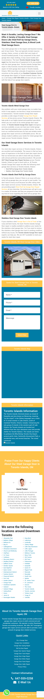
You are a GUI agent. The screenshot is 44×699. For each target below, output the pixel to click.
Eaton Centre (7, 570)
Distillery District (8, 561)
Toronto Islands (29, 589)
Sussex (27, 585)
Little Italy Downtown (31, 547)
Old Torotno (28, 557)
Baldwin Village (8, 540)
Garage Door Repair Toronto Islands (18, 18)
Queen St (27, 568)
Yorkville (27, 597)
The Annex (28, 587)
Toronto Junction (30, 591)
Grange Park (7, 583)
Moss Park (28, 555)
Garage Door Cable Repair (22, 664)
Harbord (6, 587)
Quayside (27, 566)
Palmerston (28, 561)
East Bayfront (8, 568)
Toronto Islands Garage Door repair (27, 694)
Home (3, 18)
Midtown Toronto (30, 553)
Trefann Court (29, 593)
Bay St (5, 545)
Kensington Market (9, 597)
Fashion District (8, 574)
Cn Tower (6, 555)
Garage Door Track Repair (22, 654)
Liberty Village (29, 545)
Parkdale (27, 564)
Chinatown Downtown (10, 549)
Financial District (9, 576)
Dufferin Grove (8, 564)
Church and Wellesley (10, 551)
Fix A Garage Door (22, 640)
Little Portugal (29, 551)
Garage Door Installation (22, 643)
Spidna (27, 578)
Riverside (27, 572)
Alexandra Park (8, 538)
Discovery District (9, 559)
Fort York (6, 578)
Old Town (27, 559)
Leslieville (28, 542)
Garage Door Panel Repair (22, 662)
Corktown (6, 557)
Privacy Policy (22, 667)
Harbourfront (7, 591)
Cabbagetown (8, 547)
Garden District (8, 580)
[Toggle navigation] (39, 13)
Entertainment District (10, 572)
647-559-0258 (33, 3)
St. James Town (30, 580)
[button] (15, 482)
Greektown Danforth (10, 585)
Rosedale (27, 574)
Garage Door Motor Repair (22, 659)
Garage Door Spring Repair (22, 646)
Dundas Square (8, 566)
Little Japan (28, 549)
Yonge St (27, 595)
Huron (5, 593)
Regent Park (28, 570)
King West (28, 538)
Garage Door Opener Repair (22, 651)
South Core (28, 576)
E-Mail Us (24, 682)
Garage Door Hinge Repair (22, 656)
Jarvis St (6, 595)
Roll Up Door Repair (22, 648)
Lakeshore (28, 540)
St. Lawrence (29, 583)
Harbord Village (8, 589)
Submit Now (22, 335)
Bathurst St (7, 542)
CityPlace (6, 553)
